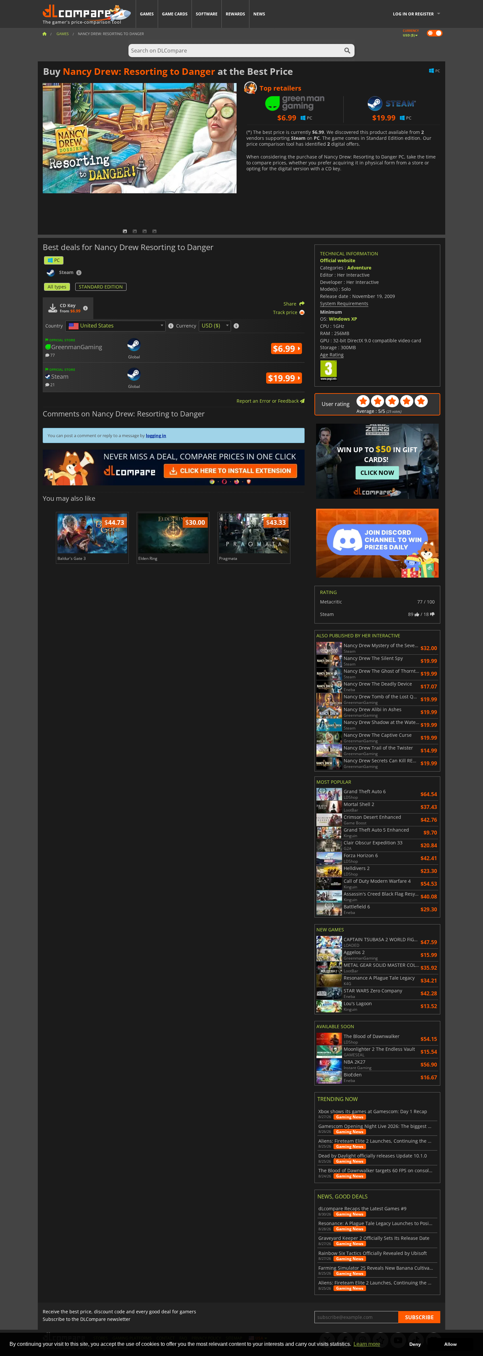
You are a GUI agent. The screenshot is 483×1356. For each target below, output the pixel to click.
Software (207, 14)
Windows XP (343, 319)
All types (57, 287)
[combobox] (115, 326)
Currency (186, 326)
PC (57, 260)
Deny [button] (415, 1344)
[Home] (44, 33)
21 (52, 384)
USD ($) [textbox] (211, 325)
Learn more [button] (367, 1344)
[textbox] (92, 326)
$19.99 (282, 378)
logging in (156, 435)
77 (52, 354)
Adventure (359, 268)
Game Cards (175, 14)
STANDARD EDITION (101, 287)
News (259, 14)
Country (54, 326)
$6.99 (285, 348)
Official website (337, 260)
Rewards (235, 14)
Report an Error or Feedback (268, 401)
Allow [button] (450, 1344)
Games (147, 14)
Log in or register (413, 14)
